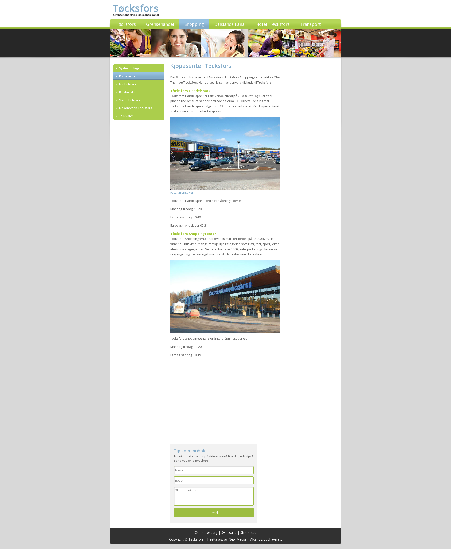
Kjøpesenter (127, 76)
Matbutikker (127, 84)
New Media (237, 539)
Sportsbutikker (129, 100)
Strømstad (248, 532)
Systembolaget (129, 68)
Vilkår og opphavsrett (266, 539)
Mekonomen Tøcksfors (135, 108)
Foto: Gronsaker (181, 192)
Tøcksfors (136, 8)
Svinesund (229, 532)
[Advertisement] (225, 402)
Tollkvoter (125, 116)
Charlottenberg (206, 532)
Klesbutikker (127, 92)
